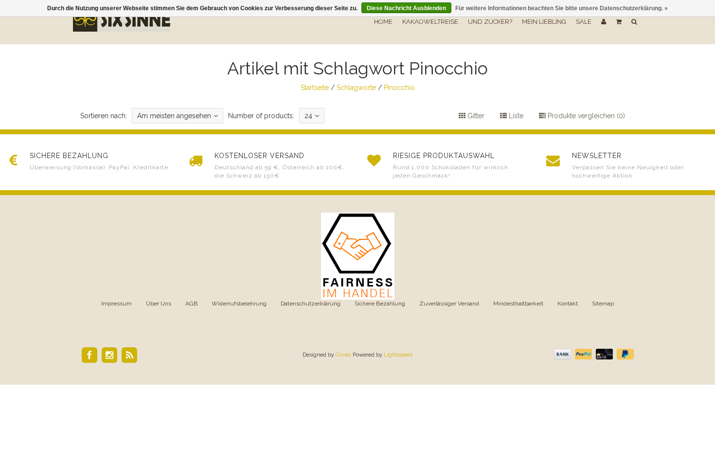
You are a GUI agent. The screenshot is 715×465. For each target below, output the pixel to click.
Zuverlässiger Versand (449, 303)
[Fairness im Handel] (357, 255)
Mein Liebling (544, 21)
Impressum (116, 303)
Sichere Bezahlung (380, 303)
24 (308, 116)
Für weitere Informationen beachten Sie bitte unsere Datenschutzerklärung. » (561, 8)
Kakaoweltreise (430, 21)
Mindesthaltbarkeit (518, 303)
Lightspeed (398, 355)
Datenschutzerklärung (310, 303)
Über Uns (158, 303)
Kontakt (567, 303)
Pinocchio (399, 87)
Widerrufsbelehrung (239, 303)
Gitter (474, 116)
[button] (618, 22)
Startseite (315, 87)
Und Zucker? (490, 21)
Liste (515, 116)
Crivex (343, 355)
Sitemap (603, 303)
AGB (191, 303)
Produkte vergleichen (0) (585, 116)
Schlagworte (356, 87)
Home (383, 21)
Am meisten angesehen (174, 116)
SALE (583, 21)
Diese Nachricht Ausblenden (406, 8)
